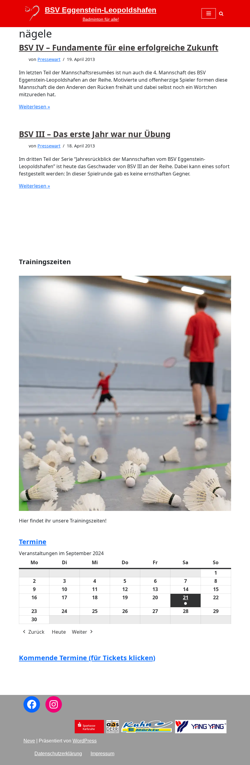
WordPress (85, 740)
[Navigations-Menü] (209, 13)
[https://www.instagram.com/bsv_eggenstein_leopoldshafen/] (53, 704)
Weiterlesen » (34, 106)
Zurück (36, 632)
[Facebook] (31, 704)
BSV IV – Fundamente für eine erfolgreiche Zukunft (118, 47)
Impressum (102, 753)
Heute (59, 632)
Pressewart (49, 59)
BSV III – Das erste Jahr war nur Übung (94, 134)
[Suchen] (221, 13)
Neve (29, 740)
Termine (32, 541)
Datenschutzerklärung (58, 753)
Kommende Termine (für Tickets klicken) (87, 657)
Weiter (79, 632)
